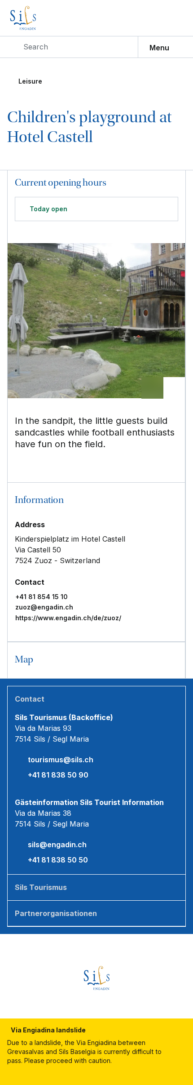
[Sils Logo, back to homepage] (42, 18)
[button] (96, 501)
